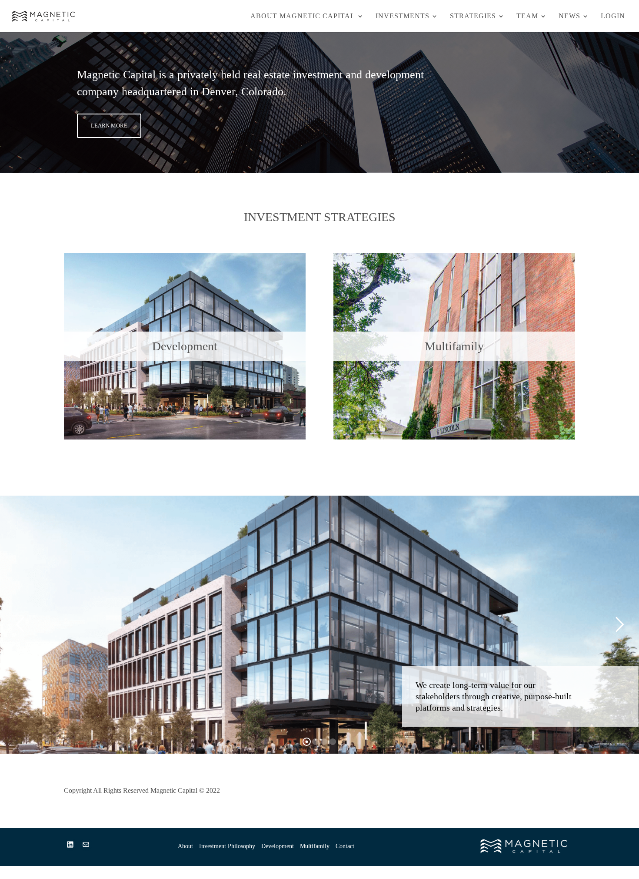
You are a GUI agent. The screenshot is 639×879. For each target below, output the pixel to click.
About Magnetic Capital (302, 16)
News (569, 16)
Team (527, 16)
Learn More (109, 125)
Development (277, 846)
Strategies (473, 16)
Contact (345, 846)
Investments (402, 16)
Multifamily (314, 846)
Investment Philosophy (227, 846)
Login (613, 16)
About (185, 846)
